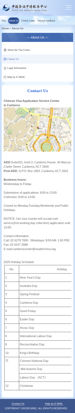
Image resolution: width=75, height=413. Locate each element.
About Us (14, 20)
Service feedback (46, 20)
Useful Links (28, 20)
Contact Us (13, 59)
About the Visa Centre (18, 50)
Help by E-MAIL (16, 77)
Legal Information (16, 68)
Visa (3, 20)
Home (5, 28)
